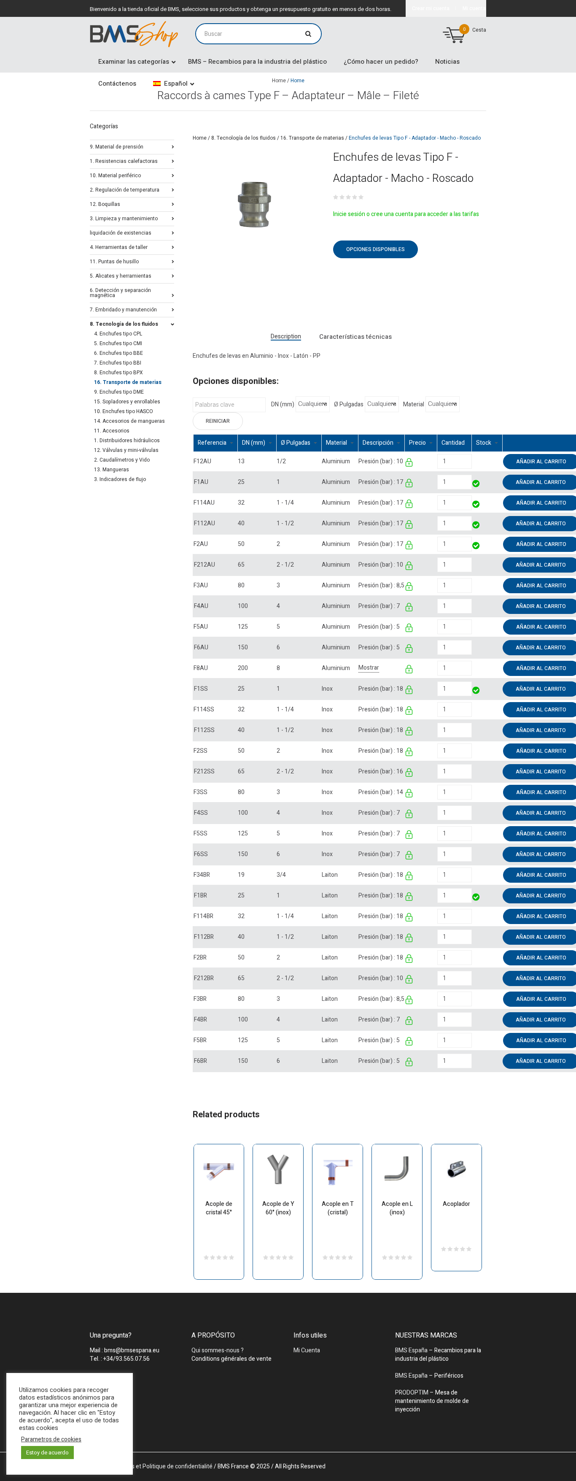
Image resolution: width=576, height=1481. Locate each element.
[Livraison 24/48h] (477, 484)
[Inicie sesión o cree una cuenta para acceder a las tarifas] (410, 463)
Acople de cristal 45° (218, 1208)
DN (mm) (282, 404)
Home (200, 138)
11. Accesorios (111, 431)
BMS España (411, 1350)
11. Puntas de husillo (114, 261)
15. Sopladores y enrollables (127, 401)
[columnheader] (216, 442)
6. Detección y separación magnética (120, 292)
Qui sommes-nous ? (217, 1350)
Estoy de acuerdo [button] (47, 1453)
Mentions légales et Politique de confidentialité (151, 1466)
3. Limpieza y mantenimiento (124, 218)
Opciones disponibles (375, 249)
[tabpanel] (254, 208)
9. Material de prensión (116, 146)
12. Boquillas (105, 203)
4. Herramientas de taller (119, 246)
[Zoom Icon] (254, 208)
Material (413, 404)
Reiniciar (218, 421)
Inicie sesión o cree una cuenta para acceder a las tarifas (406, 214)
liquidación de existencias (120, 232)
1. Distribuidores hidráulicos (127, 440)
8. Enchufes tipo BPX (118, 372)
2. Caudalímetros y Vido (122, 460)
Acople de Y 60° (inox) (278, 1208)
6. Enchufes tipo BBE (118, 353)
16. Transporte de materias (312, 138)
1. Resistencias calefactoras (124, 160)
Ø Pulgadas (348, 404)
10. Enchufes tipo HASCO (123, 411)
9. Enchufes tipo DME (119, 392)
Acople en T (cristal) (338, 1208)
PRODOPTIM (411, 1392)
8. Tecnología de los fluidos (243, 138)
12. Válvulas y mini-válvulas (126, 450)
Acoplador (456, 1204)
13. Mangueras (111, 469)
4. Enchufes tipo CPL (118, 334)
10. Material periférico (115, 175)
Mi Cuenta (306, 1350)
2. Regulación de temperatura (124, 189)
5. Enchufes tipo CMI (118, 343)
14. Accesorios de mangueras (129, 421)
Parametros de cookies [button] (51, 1439)
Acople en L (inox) (397, 1208)
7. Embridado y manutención (123, 309)
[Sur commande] (472, 461)
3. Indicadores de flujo (120, 479)
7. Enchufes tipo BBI (117, 363)
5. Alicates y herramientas (120, 275)
